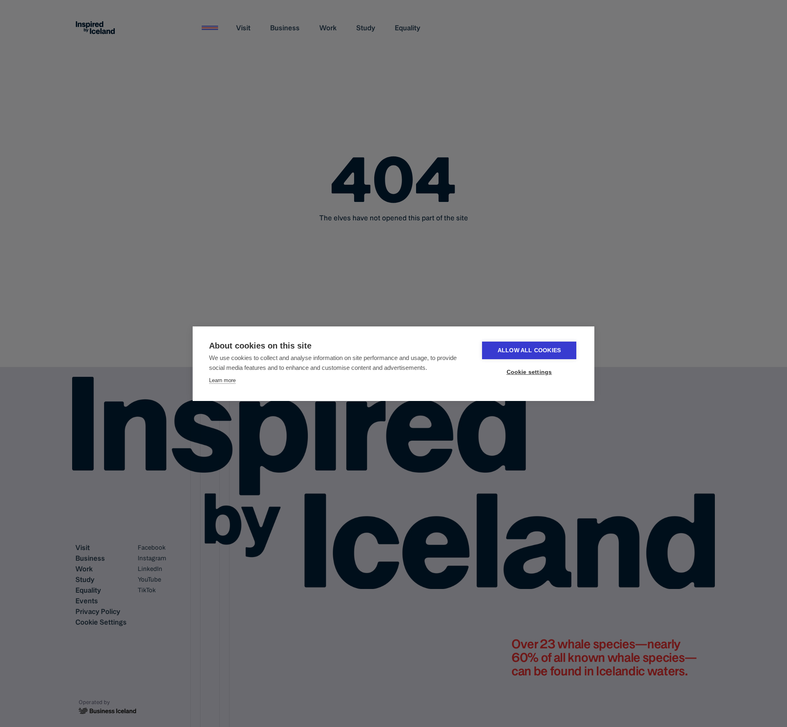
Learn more (222, 380)
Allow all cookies (529, 350)
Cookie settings (529, 372)
